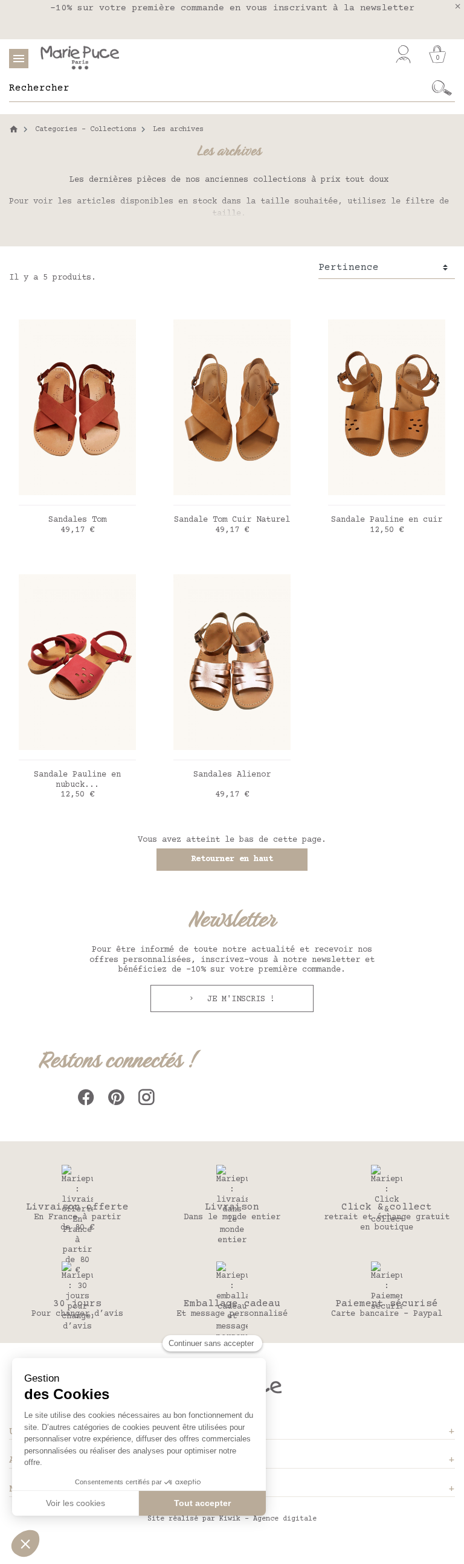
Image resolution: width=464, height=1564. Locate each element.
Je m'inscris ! (238, 999)
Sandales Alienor (232, 775)
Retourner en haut (232, 859)
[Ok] (442, 88)
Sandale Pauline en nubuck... (77, 780)
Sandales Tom (77, 520)
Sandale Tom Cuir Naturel (232, 520)
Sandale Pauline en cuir (386, 520)
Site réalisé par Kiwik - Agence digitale (232, 1519)
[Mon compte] (403, 54)
